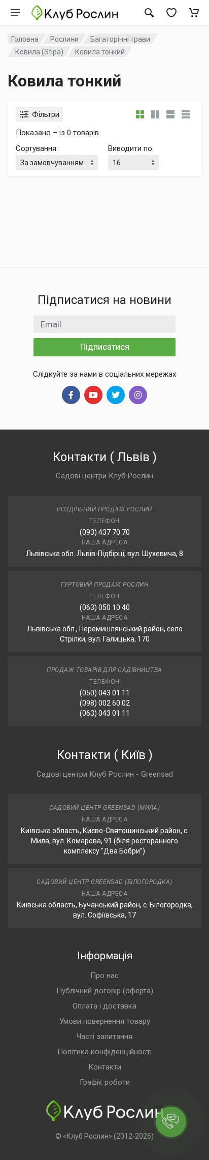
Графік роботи (105, 1082)
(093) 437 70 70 (105, 532)
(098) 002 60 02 (105, 703)
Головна (25, 39)
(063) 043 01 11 (105, 713)
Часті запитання (104, 1036)
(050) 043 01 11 (105, 693)
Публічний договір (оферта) (104, 990)
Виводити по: (131, 148)
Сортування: (37, 148)
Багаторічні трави (120, 39)
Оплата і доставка (104, 1006)
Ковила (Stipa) (39, 52)
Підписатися (104, 347)
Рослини (64, 39)
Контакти (104, 1067)
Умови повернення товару (104, 1021)
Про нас (104, 975)
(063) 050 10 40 (105, 607)
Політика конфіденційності (104, 1051)
